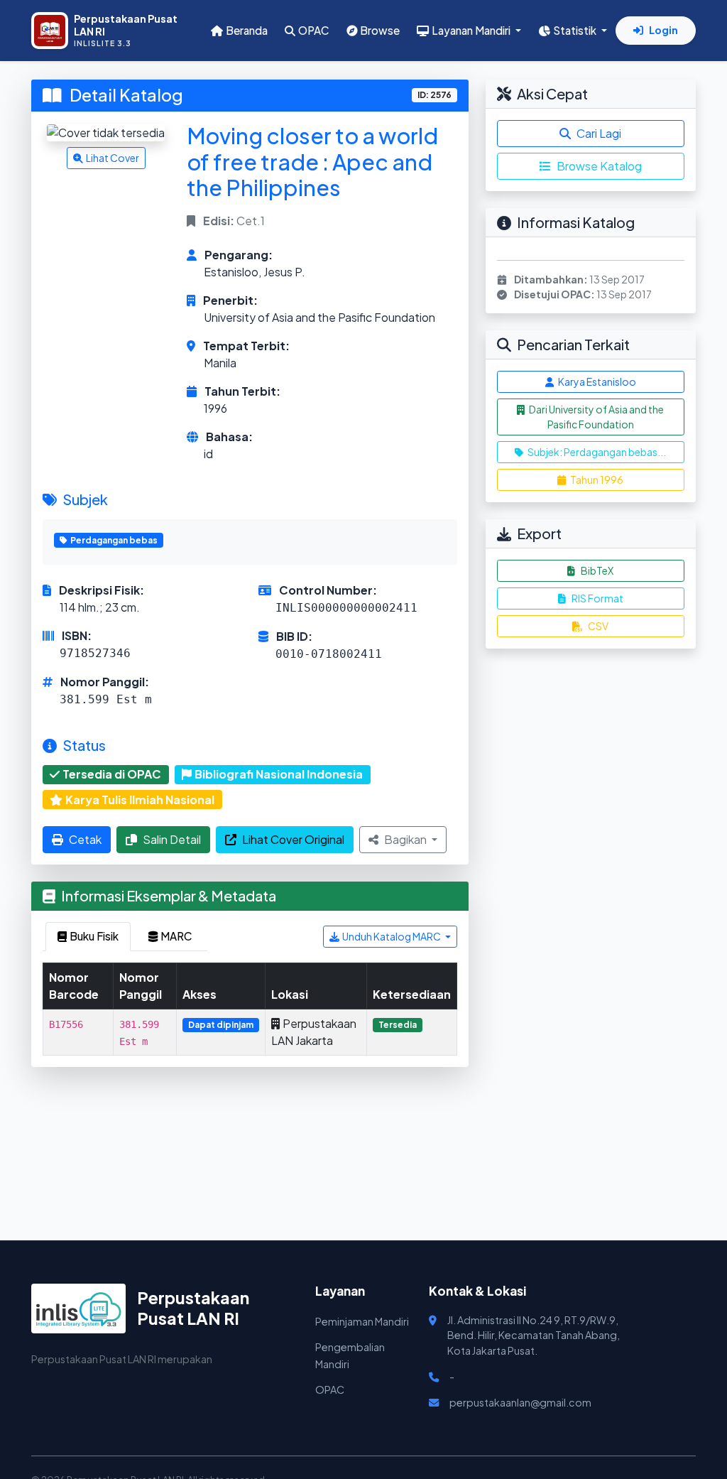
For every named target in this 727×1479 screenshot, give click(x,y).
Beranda (247, 30)
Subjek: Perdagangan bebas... (596, 451)
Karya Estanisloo (596, 381)
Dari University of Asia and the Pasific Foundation (596, 416)
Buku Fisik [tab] (94, 936)
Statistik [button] (575, 30)
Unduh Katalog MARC (392, 936)
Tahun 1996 (596, 479)
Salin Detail (172, 839)
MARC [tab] (176, 936)
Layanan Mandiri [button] (472, 30)
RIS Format (597, 598)
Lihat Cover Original (293, 839)
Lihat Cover (112, 157)
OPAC (313, 30)
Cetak (85, 839)
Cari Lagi (598, 133)
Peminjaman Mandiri (362, 1321)
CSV (598, 625)
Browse (380, 30)
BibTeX (597, 570)
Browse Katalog (599, 165)
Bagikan (406, 839)
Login (663, 29)
